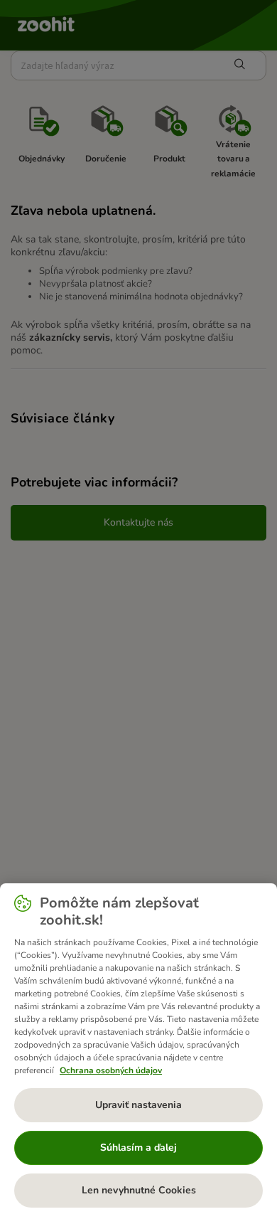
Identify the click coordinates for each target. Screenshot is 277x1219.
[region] (138, 1051)
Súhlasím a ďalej (138, 1147)
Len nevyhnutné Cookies (139, 1190)
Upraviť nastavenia (138, 1105)
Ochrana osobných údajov (111, 1070)
